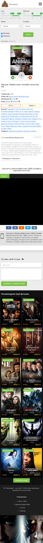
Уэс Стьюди (23, 111)
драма (8, 101)
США (14, 99)
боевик (15, 101)
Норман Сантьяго (7, 121)
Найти (28, 35)
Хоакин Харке (30, 124)
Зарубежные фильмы (15, 131)
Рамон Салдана (22, 126)
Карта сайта (22, 501)
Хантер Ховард (30, 121)
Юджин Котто (37, 119)
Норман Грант (27, 119)
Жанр (3, 21)
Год (2, 11)
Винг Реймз (15, 111)
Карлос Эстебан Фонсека (23, 116)
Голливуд (33, 131)
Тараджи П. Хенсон (14, 109)
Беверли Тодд (6, 114)
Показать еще (21, 480)
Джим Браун (29, 114)
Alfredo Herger (20, 124)
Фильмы (6, 33)
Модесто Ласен (19, 121)
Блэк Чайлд (10, 116)
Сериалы (6, 36)
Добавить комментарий (14, 284)
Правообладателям (22, 504)
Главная (22, 511)
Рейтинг (26, 11)
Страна (26, 21)
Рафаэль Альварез (15, 119)
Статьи (22, 508)
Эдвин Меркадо (11, 126)
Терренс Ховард (33, 111)
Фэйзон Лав (25, 109)
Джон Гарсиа (13, 96)
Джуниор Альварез (8, 124)
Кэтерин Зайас (6, 129)
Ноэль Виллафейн (35, 126)
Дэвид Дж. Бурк (23, 96)
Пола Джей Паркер (17, 114)
